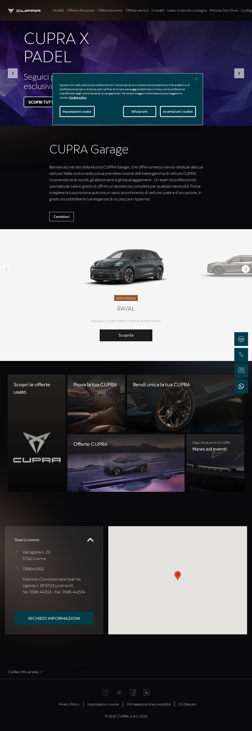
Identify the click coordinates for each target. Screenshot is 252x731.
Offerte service (137, 10)
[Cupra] (29, 10)
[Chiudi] (196, 79)
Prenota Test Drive (224, 10)
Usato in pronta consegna (187, 10)
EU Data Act (188, 704)
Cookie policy (78, 97)
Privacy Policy (69, 704)
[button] (13, 73)
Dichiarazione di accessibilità (149, 704)
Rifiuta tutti (140, 111)
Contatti (158, 10)
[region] (127, 99)
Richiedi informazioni (54, 618)
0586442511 (33, 568)
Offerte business (110, 10)
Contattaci (61, 216)
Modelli (58, 10)
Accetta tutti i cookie (178, 111)
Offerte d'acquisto (80, 10)
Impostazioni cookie (77, 111)
